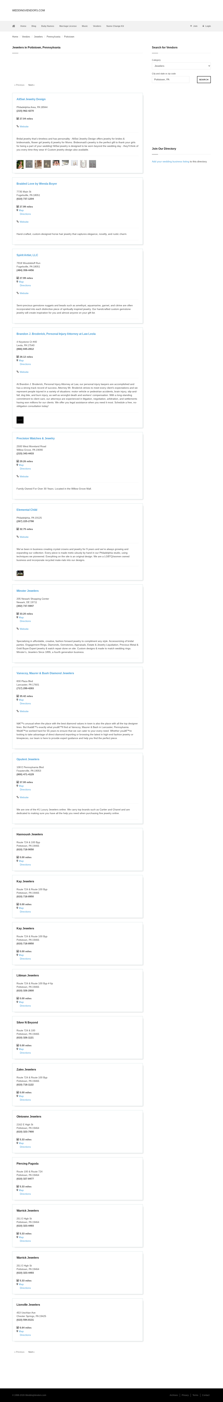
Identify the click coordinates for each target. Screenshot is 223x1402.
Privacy (185, 1395)
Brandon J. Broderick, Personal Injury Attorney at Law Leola (56, 333)
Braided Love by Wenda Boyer (37, 183)
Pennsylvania (53, 36)
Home (23, 26)
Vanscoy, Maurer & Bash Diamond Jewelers (45, 673)
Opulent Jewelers (28, 759)
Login (208, 26)
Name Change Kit (115, 26)
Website (24, 126)
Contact (205, 1395)
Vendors (97, 26)
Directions (25, 214)
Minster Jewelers (28, 590)
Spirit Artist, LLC (27, 255)
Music (85, 26)
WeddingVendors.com (28, 10)
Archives (174, 1395)
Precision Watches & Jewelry (36, 438)
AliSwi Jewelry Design (31, 99)
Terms (195, 1395)
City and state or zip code (164, 73)
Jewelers (38, 36)
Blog (34, 26)
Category (156, 60)
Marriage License (68, 26)
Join (195, 26)
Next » (31, 85)
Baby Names (47, 26)
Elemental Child (27, 509)
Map (21, 210)
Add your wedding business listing (170, 161)
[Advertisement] (77, 66)
